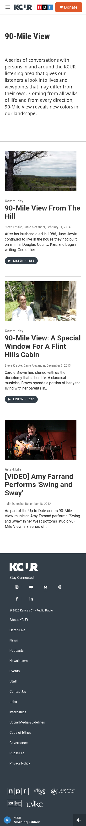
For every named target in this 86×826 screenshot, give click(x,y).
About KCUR (19, 620)
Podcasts (17, 650)
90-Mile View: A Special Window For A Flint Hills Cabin (43, 346)
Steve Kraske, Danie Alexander (25, 227)
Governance (19, 743)
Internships (18, 712)
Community (14, 201)
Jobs (13, 702)
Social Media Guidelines (27, 722)
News (14, 640)
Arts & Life (13, 469)
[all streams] (79, 820)
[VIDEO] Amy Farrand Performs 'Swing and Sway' (39, 484)
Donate (70, 7)
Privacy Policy (20, 763)
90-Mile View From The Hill (42, 212)
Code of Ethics (20, 732)
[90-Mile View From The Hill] (40, 171)
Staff (14, 681)
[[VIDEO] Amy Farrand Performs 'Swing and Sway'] (40, 440)
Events (15, 671)
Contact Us (18, 691)
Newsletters (19, 661)
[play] (7, 820)
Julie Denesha (14, 504)
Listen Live (17, 630)
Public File (17, 753)
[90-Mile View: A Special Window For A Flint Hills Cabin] (40, 301)
